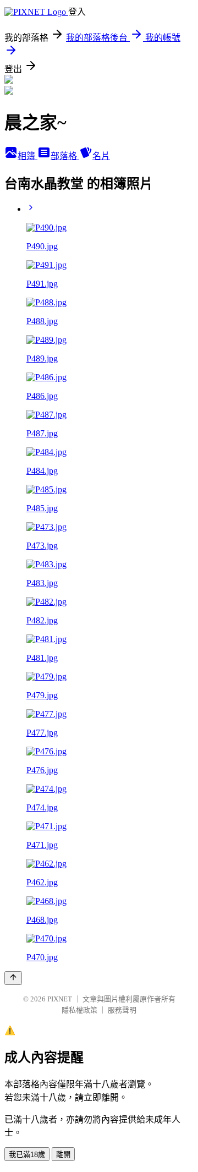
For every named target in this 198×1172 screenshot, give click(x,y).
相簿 (27, 156)
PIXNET (59, 999)
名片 (101, 156)
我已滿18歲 (27, 1155)
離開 (63, 1155)
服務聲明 (122, 1010)
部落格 (65, 156)
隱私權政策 (79, 1010)
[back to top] (13, 978)
